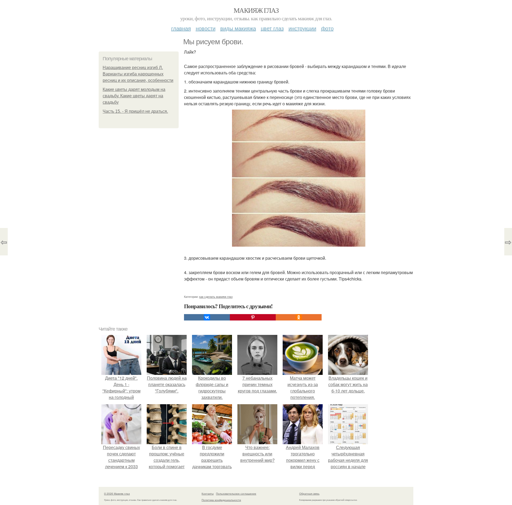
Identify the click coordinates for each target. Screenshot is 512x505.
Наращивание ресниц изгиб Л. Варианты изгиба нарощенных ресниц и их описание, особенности (138, 74)
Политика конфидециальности (221, 500)
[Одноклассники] (299, 317)
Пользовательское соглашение (236, 493)
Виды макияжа (238, 28)
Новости (205, 28)
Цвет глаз (272, 28)
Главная (181, 28)
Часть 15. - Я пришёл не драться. (135, 111)
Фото (327, 28)
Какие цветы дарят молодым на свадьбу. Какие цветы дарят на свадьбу (134, 96)
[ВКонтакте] (207, 317)
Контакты (208, 493)
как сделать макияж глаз (216, 296)
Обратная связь (309, 493)
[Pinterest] (253, 317)
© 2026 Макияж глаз (117, 493)
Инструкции (302, 28)
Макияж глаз (256, 10)
